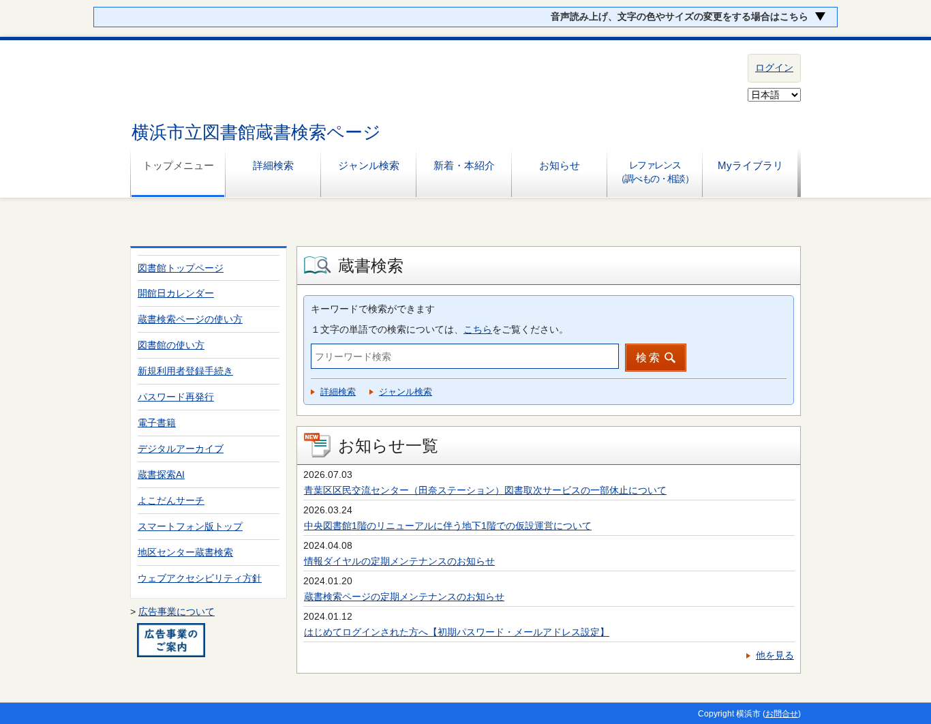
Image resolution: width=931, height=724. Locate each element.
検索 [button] (649, 357)
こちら (477, 329)
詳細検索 (273, 165)
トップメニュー (178, 165)
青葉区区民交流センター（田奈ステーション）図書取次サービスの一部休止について (485, 490)
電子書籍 (157, 422)
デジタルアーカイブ (181, 448)
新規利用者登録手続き (185, 370)
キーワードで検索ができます (373, 308)
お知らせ (559, 165)
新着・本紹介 (464, 165)
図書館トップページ (181, 267)
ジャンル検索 (368, 165)
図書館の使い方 (171, 345)
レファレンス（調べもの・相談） (654, 172)
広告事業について (176, 611)
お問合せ (781, 714)
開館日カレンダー (176, 293)
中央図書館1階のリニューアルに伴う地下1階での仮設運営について (448, 525)
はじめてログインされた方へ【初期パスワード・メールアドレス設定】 (456, 632)
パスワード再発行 (176, 396)
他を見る (775, 655)
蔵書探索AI (161, 474)
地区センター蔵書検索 (185, 552)
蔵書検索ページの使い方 (190, 319)
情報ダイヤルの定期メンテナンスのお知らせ (399, 561)
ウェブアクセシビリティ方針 (200, 578)
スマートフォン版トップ (190, 526)
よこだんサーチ (171, 500)
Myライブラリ (750, 165)
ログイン (774, 67)
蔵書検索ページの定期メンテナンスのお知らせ (404, 596)
